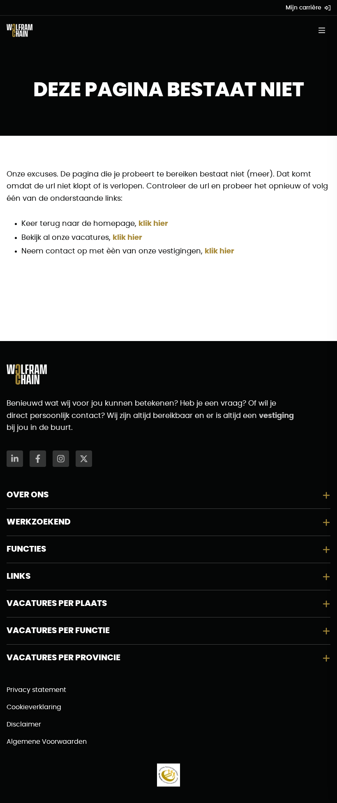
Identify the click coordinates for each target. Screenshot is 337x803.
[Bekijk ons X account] (84, 458)
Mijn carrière (303, 8)
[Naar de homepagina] (19, 30)
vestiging (276, 416)
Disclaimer (24, 724)
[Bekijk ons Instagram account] (61, 458)
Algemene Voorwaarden (47, 741)
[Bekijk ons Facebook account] (38, 458)
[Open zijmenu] (324, 30)
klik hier (153, 223)
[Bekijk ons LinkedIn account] (15, 458)
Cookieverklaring (34, 707)
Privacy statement (36, 690)
